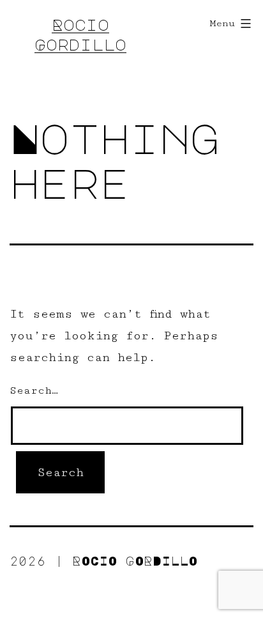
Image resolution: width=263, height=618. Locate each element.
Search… (34, 390)
